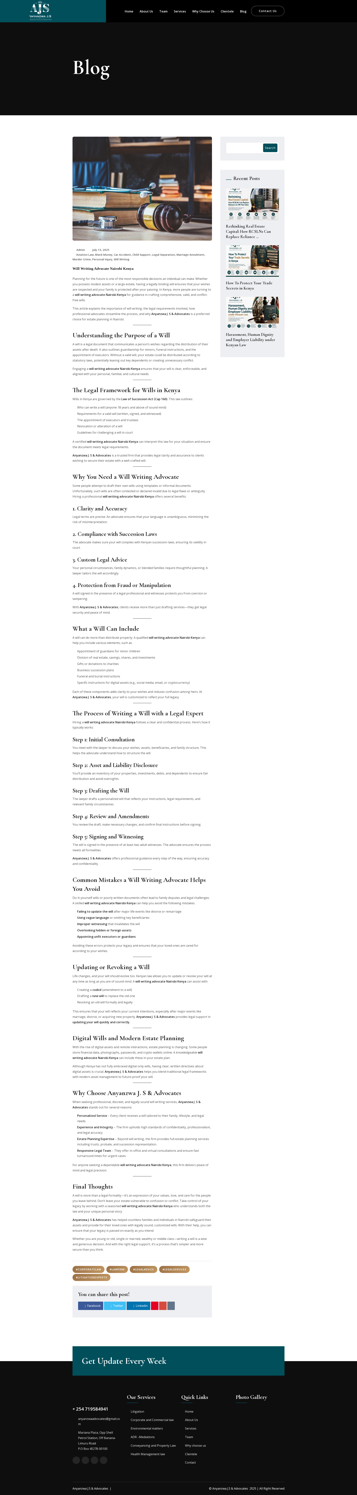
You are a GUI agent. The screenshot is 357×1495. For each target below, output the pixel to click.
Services (180, 11)
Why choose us (203, 11)
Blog (243, 11)
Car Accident (122, 254)
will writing (121, 259)
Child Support (141, 254)
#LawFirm (117, 1269)
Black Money (103, 254)
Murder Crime (82, 259)
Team (163, 11)
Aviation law (85, 254)
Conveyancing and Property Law (153, 1445)
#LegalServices (174, 1269)
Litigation (137, 1411)
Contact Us (268, 11)
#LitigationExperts (91, 1277)
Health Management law (148, 1454)
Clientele (227, 11)
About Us (146, 11)
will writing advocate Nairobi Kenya (100, 295)
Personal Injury (102, 259)
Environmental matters (147, 1428)
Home (129, 11)
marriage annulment (190, 254)
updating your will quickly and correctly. (101, 1022)
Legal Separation (163, 254)
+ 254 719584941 (90, 1409)
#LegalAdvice (143, 1269)
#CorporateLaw (88, 1269)
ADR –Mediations (143, 1437)
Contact (190, 1462)
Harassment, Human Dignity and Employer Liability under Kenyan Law (250, 339)
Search (270, 148)
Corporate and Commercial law (152, 1420)
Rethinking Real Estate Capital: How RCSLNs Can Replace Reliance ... (248, 231)
